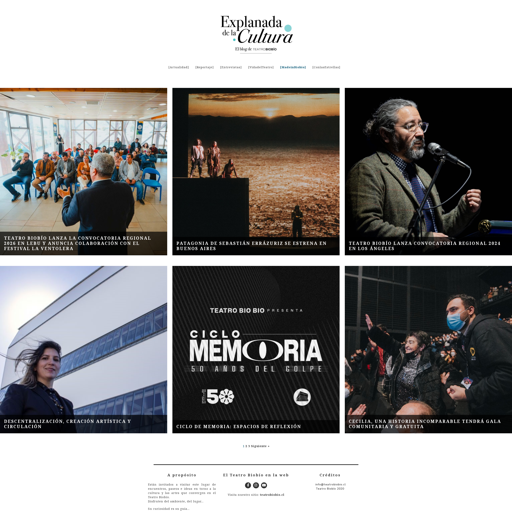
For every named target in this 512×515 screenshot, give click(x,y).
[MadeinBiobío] (293, 67)
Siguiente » (260, 446)
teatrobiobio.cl (272, 495)
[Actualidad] (178, 67)
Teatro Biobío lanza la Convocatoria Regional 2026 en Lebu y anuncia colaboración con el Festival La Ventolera (77, 243)
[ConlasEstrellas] (326, 67)
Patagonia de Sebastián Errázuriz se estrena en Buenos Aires (251, 245)
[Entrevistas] (231, 67)
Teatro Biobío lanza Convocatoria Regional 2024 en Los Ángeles (425, 245)
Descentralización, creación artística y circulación (67, 423)
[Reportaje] (204, 67)
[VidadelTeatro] (261, 67)
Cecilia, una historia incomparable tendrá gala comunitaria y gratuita (425, 423)
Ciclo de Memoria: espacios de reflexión (238, 426)
